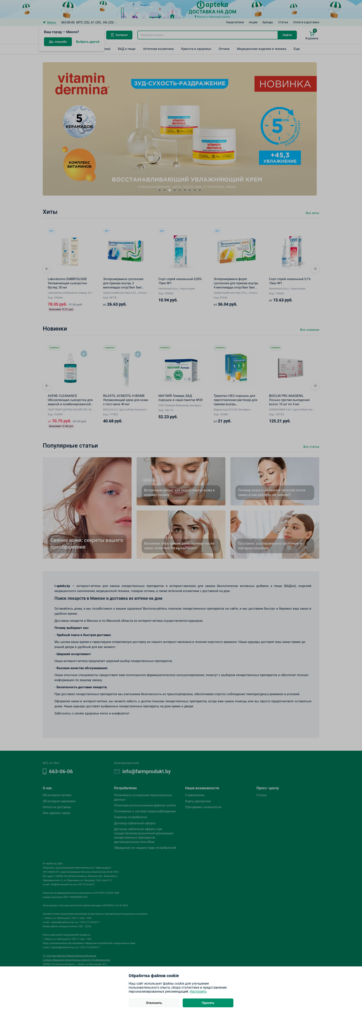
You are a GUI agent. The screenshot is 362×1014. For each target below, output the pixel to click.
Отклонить (154, 1003)
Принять (208, 1003)
